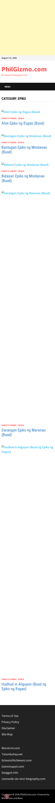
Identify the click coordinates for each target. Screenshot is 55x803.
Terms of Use (10, 716)
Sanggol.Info (10, 772)
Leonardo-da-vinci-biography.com (23, 779)
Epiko (21, 118)
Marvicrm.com (11, 748)
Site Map (7, 734)
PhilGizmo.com (24, 69)
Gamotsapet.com (13, 766)
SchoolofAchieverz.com (17, 760)
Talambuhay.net (12, 754)
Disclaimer (8, 728)
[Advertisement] (27, 27)
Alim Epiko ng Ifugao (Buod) (23, 123)
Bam (20, 798)
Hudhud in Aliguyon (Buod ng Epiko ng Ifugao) (24, 686)
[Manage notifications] (6, 796)
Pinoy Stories (9, 118)
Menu (8, 86)
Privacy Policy (10, 722)
